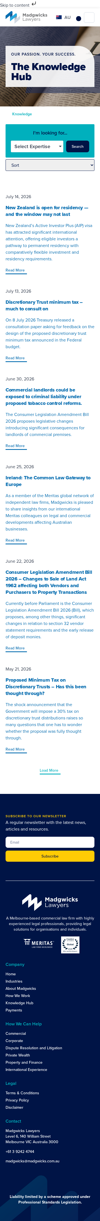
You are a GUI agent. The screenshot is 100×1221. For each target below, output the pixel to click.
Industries (14, 981)
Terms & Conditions (22, 1093)
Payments (14, 1010)
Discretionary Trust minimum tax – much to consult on (44, 305)
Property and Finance (24, 1062)
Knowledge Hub (19, 1003)
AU (67, 17)
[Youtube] (20, 1171)
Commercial (16, 1033)
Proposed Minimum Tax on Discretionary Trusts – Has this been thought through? (46, 686)
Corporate (14, 1040)
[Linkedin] (9, 1171)
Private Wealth (18, 1055)
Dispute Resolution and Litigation (34, 1048)
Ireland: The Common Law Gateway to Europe (48, 481)
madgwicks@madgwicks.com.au (32, 1161)
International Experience (26, 1069)
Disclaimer (14, 1107)
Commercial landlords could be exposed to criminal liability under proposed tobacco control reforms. (44, 396)
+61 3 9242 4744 (20, 1151)
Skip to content (15, 5)
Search (78, 146)
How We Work (18, 995)
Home (11, 974)
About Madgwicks (21, 988)
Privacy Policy (17, 1100)
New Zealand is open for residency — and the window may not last (47, 211)
